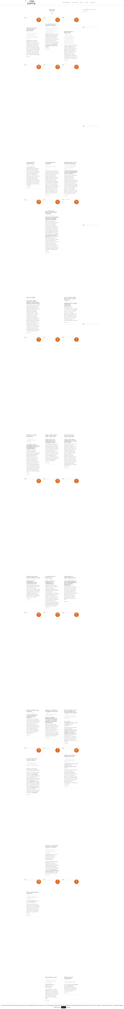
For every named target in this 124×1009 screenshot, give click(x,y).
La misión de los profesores (50, 577)
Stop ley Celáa (30, 297)
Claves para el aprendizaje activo (69, 577)
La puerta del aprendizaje (30, 163)
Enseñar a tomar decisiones (31, 435)
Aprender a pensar (34, 37)
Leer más (28, 56)
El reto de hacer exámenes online (69, 435)
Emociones (28, 764)
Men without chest (51, 977)
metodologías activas (52, 714)
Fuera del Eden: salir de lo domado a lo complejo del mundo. (70, 711)
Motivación (28, 765)
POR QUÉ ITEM (75, 2)
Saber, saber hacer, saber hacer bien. (51, 435)
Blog (47, 714)
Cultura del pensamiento (51, 166)
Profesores (28, 38)
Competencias (67, 760)
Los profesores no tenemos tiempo (51, 24)
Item (28, 32)
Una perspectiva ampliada (50, 163)
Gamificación (33, 764)
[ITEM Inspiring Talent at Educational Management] (31, 2)
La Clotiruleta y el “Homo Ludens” (31, 759)
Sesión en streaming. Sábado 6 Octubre (51, 846)
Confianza (47, 32)
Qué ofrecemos (66, 2)
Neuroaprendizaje (49, 715)
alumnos (47, 29)
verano (73, 982)
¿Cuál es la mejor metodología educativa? (31, 29)
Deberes (53, 849)
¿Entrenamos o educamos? (68, 32)
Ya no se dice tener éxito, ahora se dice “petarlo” (70, 299)
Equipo (82, 2)
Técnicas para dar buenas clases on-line (33, 577)
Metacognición (48, 851)
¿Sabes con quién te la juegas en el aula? (51, 710)
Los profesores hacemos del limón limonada (51, 212)
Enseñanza (28, 897)
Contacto (92, 2)
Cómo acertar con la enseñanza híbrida (70, 163)
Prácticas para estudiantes (68, 977)
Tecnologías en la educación (69, 43)
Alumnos (28, 37)
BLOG (87, 2)
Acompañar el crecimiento (32, 33)
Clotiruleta (35, 763)
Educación (52, 32)
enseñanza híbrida (72, 165)
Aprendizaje (66, 40)
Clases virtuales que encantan (32, 710)
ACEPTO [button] (63, 1007)
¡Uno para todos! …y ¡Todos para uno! (70, 755)
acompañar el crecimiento (32, 36)
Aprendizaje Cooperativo (70, 759)
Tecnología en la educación (69, 38)
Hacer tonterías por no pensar (32, 892)
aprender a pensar (30, 34)
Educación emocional (68, 42)
